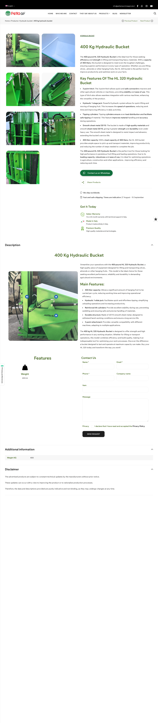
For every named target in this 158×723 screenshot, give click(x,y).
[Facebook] (137, 6)
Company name (123, 374)
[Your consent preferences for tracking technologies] (2, 374)
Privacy (113, 426)
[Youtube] (151, 6)
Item (84, 385)
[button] (10, 6)
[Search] (155, 13)
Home (7, 21)
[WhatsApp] (142, 6)
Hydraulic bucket (25, 21)
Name (85, 362)
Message (86, 397)
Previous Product (131, 21)
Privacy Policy (139, 426)
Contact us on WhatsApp (99, 173)
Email (120, 362)
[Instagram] (146, 6)
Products (14, 21)
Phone (85, 374)
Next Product (145, 21)
